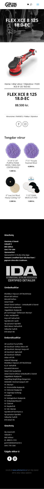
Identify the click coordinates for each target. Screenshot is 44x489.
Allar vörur (17, 84)
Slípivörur (28, 84)
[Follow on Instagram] (25, 124)
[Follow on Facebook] (19, 124)
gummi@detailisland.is (13, 443)
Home (7, 84)
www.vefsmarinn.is (20, 470)
